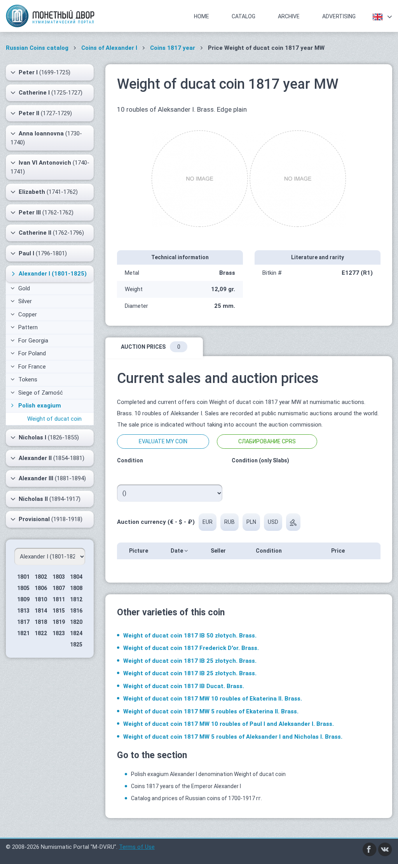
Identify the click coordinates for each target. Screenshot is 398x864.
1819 (58, 622)
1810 (41, 599)
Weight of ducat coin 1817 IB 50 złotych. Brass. (190, 635)
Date (177, 551)
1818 (41, 622)
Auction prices (150, 347)
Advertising (339, 16)
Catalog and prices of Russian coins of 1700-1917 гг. (196, 798)
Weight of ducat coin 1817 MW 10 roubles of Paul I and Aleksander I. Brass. (228, 723)
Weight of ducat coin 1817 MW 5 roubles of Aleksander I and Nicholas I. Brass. (232, 736)
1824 (76, 633)
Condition (269, 551)
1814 (41, 611)
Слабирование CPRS (267, 441)
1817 (23, 622)
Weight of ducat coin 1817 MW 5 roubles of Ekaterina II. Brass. (210, 711)
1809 (23, 599)
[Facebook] (370, 848)
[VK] (385, 848)
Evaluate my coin (163, 441)
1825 (76, 644)
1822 (41, 633)
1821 (23, 633)
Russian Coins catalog (37, 47)
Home (201, 16)
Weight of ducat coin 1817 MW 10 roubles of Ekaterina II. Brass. (212, 698)
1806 (41, 588)
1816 (76, 611)
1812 (76, 599)
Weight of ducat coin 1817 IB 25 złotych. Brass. (190, 660)
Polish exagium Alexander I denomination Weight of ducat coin (208, 774)
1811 (58, 599)
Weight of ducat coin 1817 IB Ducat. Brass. (183, 686)
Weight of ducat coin (54, 418)
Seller (219, 551)
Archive (289, 16)
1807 (58, 588)
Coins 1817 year (172, 47)
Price (338, 551)
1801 (23, 577)
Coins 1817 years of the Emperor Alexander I (186, 786)
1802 (41, 577)
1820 (76, 622)
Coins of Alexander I (109, 47)
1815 (58, 611)
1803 (58, 577)
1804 (76, 577)
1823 (58, 633)
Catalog (243, 16)
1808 (76, 588)
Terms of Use (137, 846)
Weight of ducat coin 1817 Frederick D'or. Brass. (191, 648)
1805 (23, 588)
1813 (23, 611)
